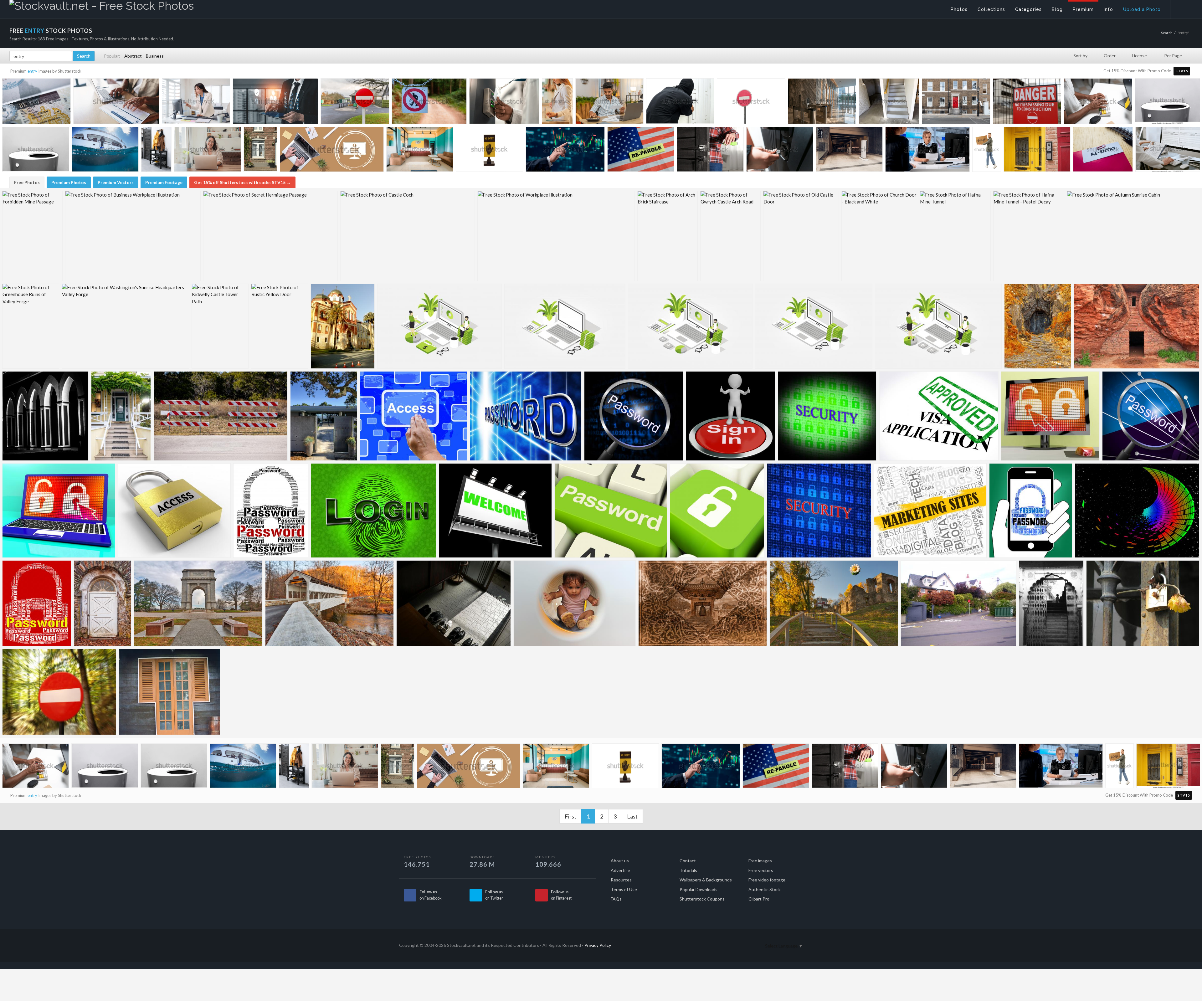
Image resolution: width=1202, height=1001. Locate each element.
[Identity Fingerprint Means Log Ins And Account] (1137, 510)
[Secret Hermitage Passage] (270, 236)
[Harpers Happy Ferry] (834, 603)
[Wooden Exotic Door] (169, 692)
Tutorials (688, 870)
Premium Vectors (116, 182)
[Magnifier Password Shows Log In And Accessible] (1150, 416)
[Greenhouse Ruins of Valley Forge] (31, 326)
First (570, 816)
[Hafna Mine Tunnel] (955, 236)
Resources (621, 879)
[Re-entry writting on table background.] (1103, 150)
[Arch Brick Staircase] (667, 236)
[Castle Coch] (408, 236)
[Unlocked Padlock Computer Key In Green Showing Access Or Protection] (717, 510)
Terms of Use (624, 889)
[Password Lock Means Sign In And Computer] (1030, 510)
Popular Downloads (698, 889)
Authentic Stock (764, 889)
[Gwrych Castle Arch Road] (730, 236)
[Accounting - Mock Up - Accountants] (439, 326)
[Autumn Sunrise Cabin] (1133, 236)
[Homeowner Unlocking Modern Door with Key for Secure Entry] (780, 150)
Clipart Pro (758, 898)
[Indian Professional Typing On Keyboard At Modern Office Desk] (1098, 103)
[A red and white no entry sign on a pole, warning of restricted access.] (751, 103)
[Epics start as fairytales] (1051, 603)
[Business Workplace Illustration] (132, 236)
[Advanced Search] (1182, 8)
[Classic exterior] (121, 416)
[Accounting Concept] (690, 326)
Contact (688, 860)
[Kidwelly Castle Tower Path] (220, 326)
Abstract (133, 56)
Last (632, 816)
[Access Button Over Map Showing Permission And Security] (413, 416)
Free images (760, 860)
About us (620, 860)
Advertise (620, 870)
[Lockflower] (1142, 603)
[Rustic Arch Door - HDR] (102, 603)
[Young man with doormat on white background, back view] (987, 150)
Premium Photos (68, 182)
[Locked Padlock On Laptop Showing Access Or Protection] (59, 510)
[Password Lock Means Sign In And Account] (271, 510)
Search (1167, 32)
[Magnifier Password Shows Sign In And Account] (633, 416)
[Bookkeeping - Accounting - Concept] (938, 326)
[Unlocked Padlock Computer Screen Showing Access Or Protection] (1050, 416)
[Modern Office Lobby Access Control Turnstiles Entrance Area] (822, 103)
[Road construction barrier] (220, 416)
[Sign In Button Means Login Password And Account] (730, 416)
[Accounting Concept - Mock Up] (565, 326)
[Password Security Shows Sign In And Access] (819, 510)
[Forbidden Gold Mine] (1037, 326)
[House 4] (958, 603)
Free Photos (27, 182)
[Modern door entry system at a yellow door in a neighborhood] (1037, 150)
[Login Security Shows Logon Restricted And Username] (373, 510)
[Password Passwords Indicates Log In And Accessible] (525, 416)
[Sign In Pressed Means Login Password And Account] (930, 510)
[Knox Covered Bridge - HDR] (329, 603)
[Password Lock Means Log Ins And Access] (37, 603)
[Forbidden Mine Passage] (32, 236)
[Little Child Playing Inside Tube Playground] (574, 603)
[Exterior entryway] (323, 416)
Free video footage (766, 879)
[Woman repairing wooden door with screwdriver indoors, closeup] (710, 150)
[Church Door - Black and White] (879, 236)
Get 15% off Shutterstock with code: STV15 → (242, 182)
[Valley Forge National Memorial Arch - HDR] (198, 603)
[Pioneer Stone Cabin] (1136, 326)
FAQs (616, 898)
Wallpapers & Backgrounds (706, 879)
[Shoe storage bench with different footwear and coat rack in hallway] (156, 150)
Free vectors (760, 870)
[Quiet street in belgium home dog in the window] (260, 150)
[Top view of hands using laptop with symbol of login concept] (331, 151)
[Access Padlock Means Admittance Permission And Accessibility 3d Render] (174, 510)
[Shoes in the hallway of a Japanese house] (454, 603)
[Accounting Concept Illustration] (813, 326)
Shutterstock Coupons (702, 898)
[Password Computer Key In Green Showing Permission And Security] (611, 510)
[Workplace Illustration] (556, 236)
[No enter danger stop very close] (59, 692)
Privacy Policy (597, 945)
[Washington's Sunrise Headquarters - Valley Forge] (125, 326)
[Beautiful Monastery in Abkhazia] (342, 326)
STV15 (1182, 71)
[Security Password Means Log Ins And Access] (827, 416)
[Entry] (45, 416)
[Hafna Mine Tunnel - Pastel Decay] (1029, 236)
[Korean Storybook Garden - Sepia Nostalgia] (703, 603)
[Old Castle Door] (801, 236)
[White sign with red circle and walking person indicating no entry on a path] (429, 103)
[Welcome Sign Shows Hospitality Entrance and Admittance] (495, 510)
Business (155, 56)
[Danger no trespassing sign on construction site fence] (1027, 103)
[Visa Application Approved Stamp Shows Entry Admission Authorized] (939, 416)
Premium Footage (163, 182)
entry (32, 71)
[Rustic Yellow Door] (279, 326)
